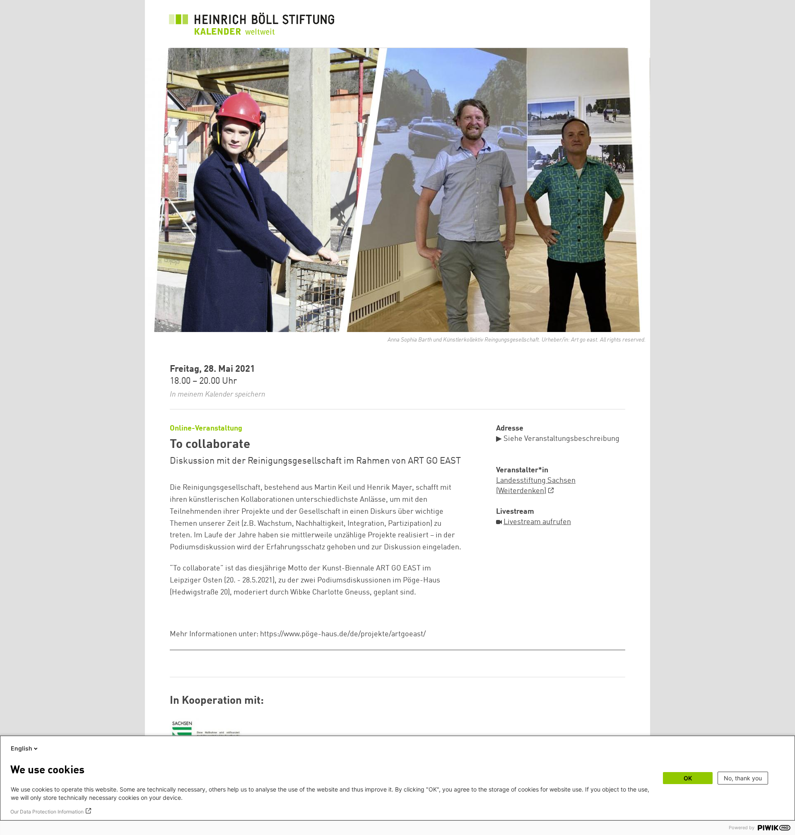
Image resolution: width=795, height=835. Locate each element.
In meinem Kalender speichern (217, 394)
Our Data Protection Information (47, 812)
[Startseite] (252, 25)
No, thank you (743, 778)
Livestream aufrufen (537, 522)
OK (688, 778)
